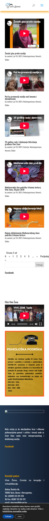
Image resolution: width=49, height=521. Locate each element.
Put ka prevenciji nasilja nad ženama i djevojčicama (21, 97)
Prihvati (8, 516)
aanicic (9, 56)
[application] (24, 316)
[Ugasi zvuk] (36, 324)
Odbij (20, 516)
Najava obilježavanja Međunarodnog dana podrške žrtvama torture (22, 234)
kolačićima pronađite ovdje (15, 511)
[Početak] (8, 324)
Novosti (38, 56)
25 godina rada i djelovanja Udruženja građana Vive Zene (21, 143)
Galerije (26, 147)
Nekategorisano (29, 56)
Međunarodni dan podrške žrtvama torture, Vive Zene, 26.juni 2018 (23, 188)
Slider (7, 59)
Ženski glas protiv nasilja (15, 53)
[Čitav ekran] (40, 324)
